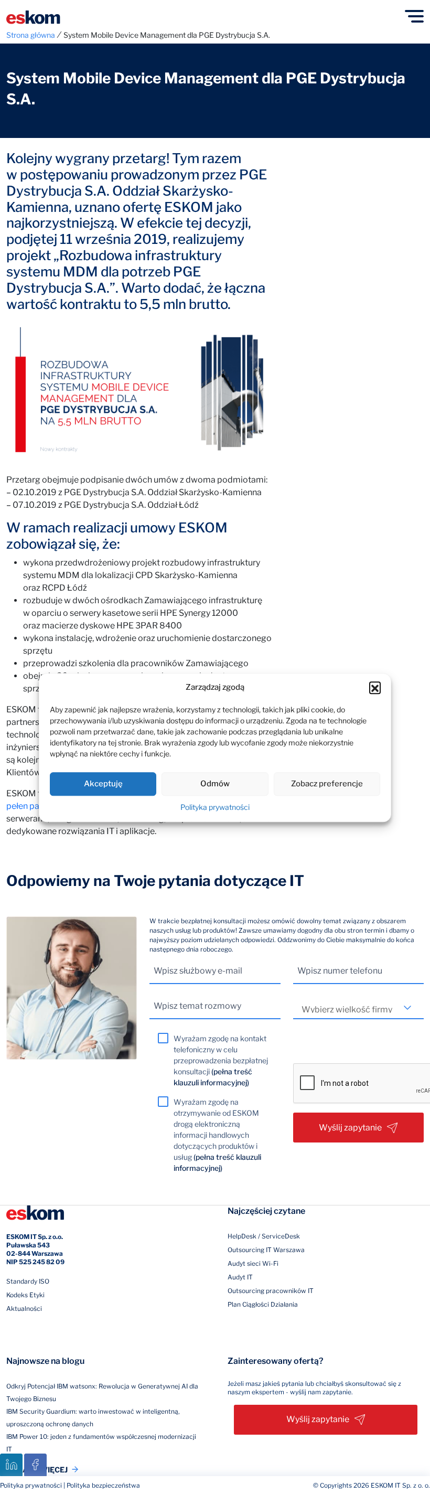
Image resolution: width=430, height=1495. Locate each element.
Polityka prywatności (215, 807)
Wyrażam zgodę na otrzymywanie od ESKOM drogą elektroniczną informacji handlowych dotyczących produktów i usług (217, 1134)
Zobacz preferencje (327, 783)
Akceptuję (103, 783)
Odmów (215, 783)
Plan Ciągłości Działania (263, 1304)
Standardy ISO (27, 1281)
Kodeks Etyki (25, 1295)
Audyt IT (240, 1277)
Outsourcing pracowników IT (271, 1291)
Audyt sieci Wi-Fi (253, 1263)
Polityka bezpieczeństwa (103, 1485)
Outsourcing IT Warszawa (266, 1250)
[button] (375, 687)
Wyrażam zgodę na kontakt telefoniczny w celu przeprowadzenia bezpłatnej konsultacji (221, 1060)
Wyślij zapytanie (350, 1128)
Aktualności (24, 1308)
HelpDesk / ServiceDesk (264, 1236)
